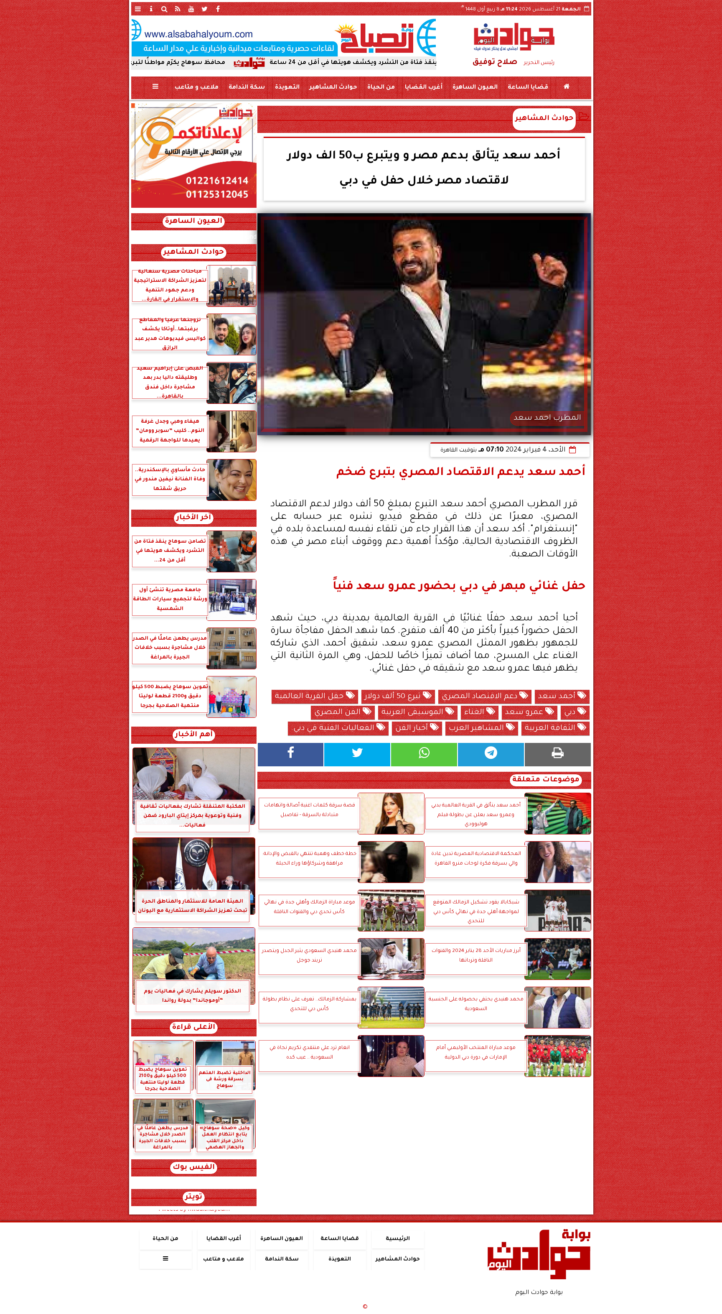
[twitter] (204, 8)
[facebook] (218, 8)
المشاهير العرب (477, 729)
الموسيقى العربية (413, 713)
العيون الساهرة (474, 87)
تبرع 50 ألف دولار (394, 697)
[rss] (178, 8)
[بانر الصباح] (283, 37)
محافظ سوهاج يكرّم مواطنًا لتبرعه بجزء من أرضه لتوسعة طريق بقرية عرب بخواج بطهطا (165, 63)
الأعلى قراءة (193, 1028)
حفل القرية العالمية (310, 697)
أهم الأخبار (194, 735)
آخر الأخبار (193, 518)
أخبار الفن (412, 729)
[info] (151, 8)
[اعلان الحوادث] (194, 207)
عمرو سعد (525, 713)
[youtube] (191, 8)
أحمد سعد (557, 697)
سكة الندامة (246, 87)
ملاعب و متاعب (196, 87)
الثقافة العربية (551, 729)
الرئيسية (398, 1239)
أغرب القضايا (423, 87)
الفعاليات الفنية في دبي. (333, 729)
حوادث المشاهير (333, 87)
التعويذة (287, 87)
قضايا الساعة (527, 87)
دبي (570, 713)
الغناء (475, 713)
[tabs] (138, 8)
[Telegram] (491, 754)
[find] (164, 8)
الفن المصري (338, 713)
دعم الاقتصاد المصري (480, 697)
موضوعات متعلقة (546, 780)
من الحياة (380, 87)
